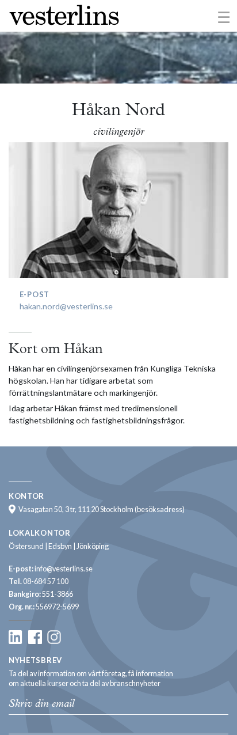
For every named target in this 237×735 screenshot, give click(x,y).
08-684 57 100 (45, 581)
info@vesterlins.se (64, 568)
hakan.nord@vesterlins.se (66, 306)
